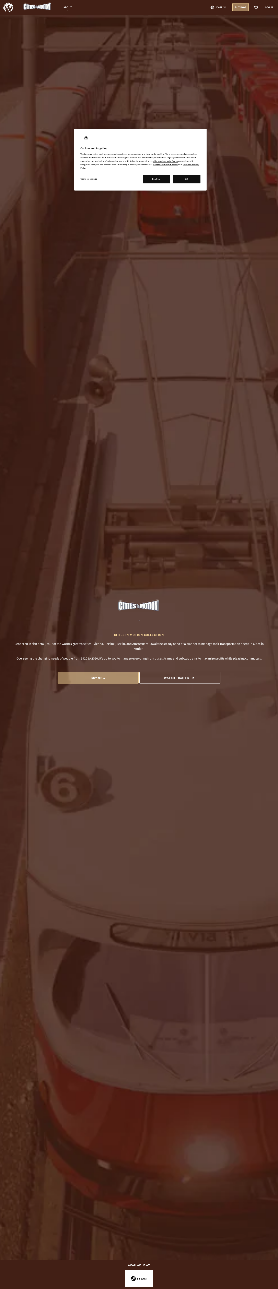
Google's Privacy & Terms (165, 164)
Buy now (240, 7)
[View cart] (256, 7)
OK (186, 179)
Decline (156, 179)
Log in (269, 7)
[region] (140, 160)
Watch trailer (176, 678)
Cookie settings (88, 178)
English (221, 7)
